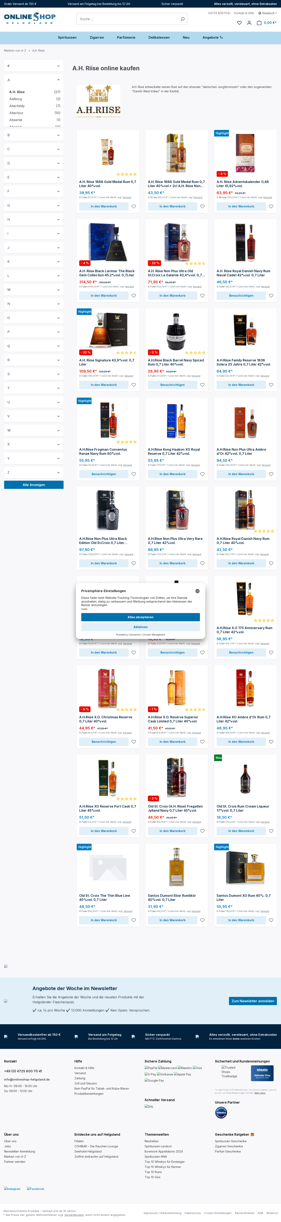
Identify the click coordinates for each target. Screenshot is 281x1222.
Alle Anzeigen (34, 485)
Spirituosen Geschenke (231, 1141)
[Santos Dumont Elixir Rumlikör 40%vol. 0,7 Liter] (177, 866)
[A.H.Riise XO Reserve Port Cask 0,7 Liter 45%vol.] (108, 777)
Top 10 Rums (153, 1172)
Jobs (7, 1146)
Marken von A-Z (15, 1156)
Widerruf (272, 1213)
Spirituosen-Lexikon (158, 1146)
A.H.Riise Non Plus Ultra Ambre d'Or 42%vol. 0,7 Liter (241, 451)
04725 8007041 (219, 13)
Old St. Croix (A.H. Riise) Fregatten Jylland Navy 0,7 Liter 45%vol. (175, 808)
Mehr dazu (260, 1093)
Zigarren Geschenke (229, 1146)
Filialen (79, 1141)
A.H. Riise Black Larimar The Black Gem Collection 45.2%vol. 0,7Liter (107, 273)
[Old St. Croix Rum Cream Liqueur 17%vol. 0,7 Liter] (245, 777)
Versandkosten (74, 1214)
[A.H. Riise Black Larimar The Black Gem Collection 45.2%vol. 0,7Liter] (108, 242)
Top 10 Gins (152, 1177)
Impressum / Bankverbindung (162, 1213)
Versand (126, 197)
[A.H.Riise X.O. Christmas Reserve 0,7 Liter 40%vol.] (108, 688)
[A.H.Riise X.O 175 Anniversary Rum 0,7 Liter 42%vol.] (245, 599)
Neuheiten (152, 1141)
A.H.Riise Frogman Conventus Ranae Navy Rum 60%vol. (103, 451)
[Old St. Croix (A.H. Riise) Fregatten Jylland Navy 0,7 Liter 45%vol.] (177, 777)
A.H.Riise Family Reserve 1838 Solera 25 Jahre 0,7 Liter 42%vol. (244, 362)
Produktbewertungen (88, 1093)
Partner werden (14, 1161)
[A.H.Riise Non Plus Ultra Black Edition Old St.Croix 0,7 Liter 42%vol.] (108, 509)
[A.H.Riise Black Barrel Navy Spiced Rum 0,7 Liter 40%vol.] (177, 331)
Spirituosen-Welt (156, 1156)
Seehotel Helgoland (88, 1151)
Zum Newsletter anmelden (253, 1001)
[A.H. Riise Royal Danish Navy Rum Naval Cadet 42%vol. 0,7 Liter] (245, 242)
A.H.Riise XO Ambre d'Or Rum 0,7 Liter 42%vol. (244, 719)
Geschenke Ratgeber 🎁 (234, 1134)
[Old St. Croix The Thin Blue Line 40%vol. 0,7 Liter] (108, 866)
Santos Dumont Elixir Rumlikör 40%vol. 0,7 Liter (172, 897)
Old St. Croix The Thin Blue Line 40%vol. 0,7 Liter (104, 897)
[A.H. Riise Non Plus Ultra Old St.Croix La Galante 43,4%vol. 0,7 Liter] (177, 242)
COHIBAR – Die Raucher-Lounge (96, 1146)
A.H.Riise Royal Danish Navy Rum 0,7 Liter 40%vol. (243, 541)
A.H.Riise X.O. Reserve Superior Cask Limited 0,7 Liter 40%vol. (173, 719)
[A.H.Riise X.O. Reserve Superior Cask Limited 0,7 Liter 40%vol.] (177, 688)
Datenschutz (193, 1213)
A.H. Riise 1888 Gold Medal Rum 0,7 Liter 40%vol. (107, 184)
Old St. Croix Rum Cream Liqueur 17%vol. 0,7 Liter (243, 808)
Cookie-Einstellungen (218, 1213)
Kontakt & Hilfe (244, 13)
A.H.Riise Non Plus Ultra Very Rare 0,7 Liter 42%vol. (175, 541)
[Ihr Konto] (249, 23)
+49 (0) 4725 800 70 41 (23, 1071)
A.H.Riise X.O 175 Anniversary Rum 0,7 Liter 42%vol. (244, 630)
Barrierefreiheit (244, 1213)
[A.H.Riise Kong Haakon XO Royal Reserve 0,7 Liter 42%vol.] (177, 420)
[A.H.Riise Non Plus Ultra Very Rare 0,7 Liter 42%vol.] (177, 509)
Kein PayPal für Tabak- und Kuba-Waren (101, 1088)
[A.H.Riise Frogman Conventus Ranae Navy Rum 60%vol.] (108, 420)
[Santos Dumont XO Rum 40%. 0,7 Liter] (245, 866)
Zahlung (79, 1078)
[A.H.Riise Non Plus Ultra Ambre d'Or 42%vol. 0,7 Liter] (245, 420)
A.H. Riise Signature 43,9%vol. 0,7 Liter (106, 362)
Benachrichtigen (241, 295)
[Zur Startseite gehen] (30, 18)
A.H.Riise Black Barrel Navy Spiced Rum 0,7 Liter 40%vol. (176, 362)
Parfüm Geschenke (228, 1151)
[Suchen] (182, 19)
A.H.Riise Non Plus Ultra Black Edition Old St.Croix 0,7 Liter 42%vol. (103, 541)
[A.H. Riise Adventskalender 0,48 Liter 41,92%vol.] (245, 153)
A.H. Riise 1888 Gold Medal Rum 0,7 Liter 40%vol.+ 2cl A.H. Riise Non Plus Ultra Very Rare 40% (176, 184)
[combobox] (127, 19)
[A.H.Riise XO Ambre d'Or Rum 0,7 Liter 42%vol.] (245, 688)
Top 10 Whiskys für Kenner (163, 1167)
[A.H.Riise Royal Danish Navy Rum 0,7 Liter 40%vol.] (245, 509)
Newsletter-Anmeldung (19, 1151)
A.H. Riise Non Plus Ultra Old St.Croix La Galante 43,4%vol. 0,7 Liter (175, 273)
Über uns (10, 1141)
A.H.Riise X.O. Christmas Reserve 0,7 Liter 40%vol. (105, 719)
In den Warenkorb (104, 206)
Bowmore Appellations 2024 (164, 1151)
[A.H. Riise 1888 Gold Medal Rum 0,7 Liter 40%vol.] (108, 153)
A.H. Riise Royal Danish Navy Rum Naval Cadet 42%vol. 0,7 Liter (243, 273)
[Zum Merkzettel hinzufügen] (134, 206)
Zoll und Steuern (85, 1083)
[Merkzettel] (239, 23)
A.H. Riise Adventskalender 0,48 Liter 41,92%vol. (243, 184)
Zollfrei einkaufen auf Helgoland (96, 1156)
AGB (260, 1213)
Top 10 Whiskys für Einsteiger (165, 1161)
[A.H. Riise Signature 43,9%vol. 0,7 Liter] (108, 331)
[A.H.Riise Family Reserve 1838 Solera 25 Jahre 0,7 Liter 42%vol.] (245, 331)
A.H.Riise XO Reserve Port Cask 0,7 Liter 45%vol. (107, 808)
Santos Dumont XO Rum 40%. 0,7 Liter (244, 897)
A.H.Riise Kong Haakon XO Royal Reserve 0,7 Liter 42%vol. (174, 451)
